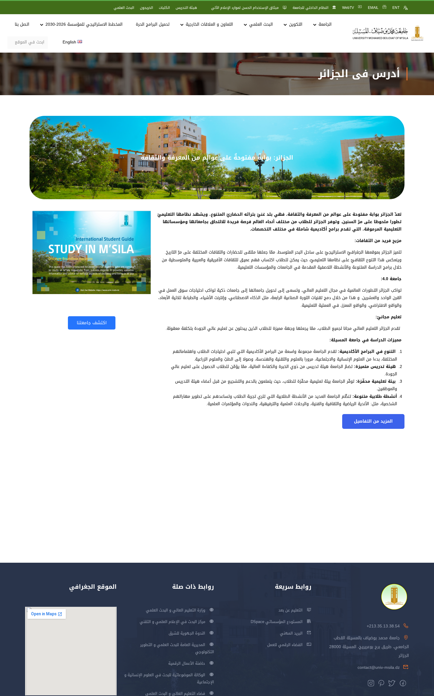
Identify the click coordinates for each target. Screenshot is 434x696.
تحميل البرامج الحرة (152, 24)
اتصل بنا (22, 24)
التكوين (295, 24)
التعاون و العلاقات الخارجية (209, 24)
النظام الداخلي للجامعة (310, 7)
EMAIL (373, 7)
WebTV (348, 7)
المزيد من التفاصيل (373, 421)
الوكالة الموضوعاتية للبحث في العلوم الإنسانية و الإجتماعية (169, 678)
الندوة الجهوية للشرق (187, 633)
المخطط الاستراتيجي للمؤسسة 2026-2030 (84, 24)
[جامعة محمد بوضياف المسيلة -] (388, 33)
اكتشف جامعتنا (92, 323)
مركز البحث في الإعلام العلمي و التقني (172, 621)
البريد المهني (291, 633)
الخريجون (146, 7)
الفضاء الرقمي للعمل (285, 644)
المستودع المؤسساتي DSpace (277, 621)
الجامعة (325, 24)
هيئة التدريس (186, 7)
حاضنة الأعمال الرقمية (186, 663)
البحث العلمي (124, 7)
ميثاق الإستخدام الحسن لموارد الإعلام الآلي (245, 7)
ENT (395, 7)
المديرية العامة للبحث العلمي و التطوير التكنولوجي (177, 648)
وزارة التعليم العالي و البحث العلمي (175, 610)
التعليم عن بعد (290, 610)
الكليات (164, 7)
